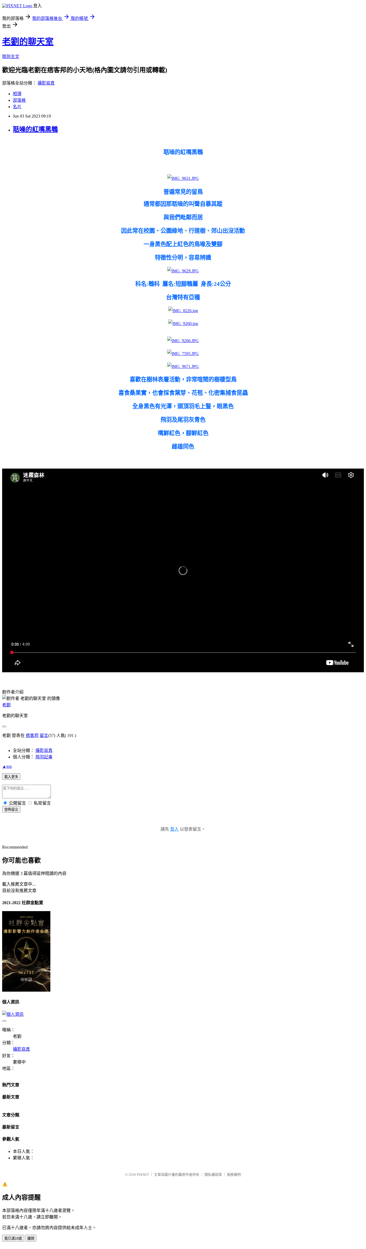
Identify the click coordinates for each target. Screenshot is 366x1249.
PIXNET (143, 1175)
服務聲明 (234, 1175)
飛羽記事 (44, 757)
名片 (17, 106)
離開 (30, 1238)
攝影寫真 (46, 83)
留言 (44, 735)
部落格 (19, 100)
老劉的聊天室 (28, 41)
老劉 (6, 705)
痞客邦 (32, 735)
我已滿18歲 (13, 1238)
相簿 (17, 94)
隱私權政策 (213, 1175)
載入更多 (11, 777)
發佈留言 (11, 810)
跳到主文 (10, 56)
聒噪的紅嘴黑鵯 (35, 129)
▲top (7, 766)
